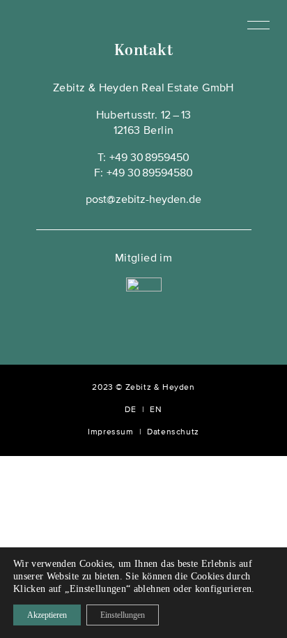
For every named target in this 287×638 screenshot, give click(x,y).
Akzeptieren (47, 615)
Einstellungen (122, 615)
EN (156, 410)
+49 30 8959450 (149, 158)
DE (130, 410)
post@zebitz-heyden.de (143, 200)
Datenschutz (173, 432)
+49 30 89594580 (150, 173)
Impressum (110, 432)
